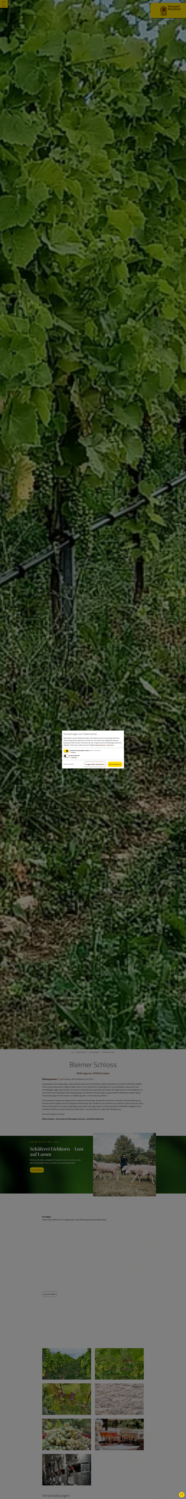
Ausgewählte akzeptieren (95, 764)
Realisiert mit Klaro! (69, 764)
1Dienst (72, 752)
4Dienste (73, 757)
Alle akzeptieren (115, 764)
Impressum (110, 745)
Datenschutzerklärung (97, 745)
